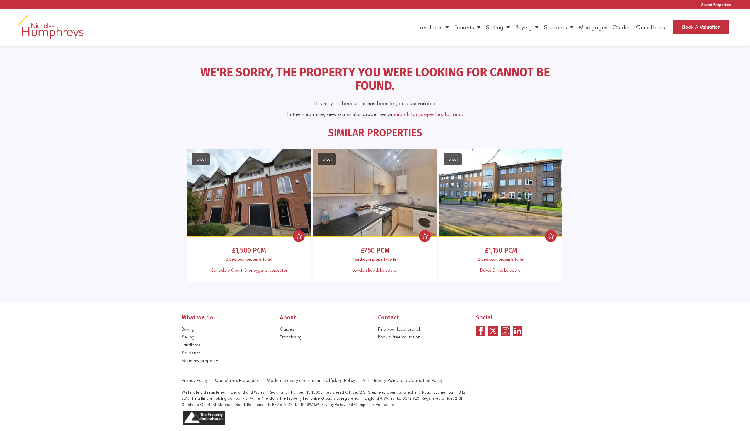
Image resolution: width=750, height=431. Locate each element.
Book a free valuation (399, 337)
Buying (523, 27)
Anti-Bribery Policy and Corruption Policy (403, 380)
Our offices (650, 27)
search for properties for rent (428, 114)
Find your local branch (399, 329)
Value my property (200, 360)
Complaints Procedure (237, 380)
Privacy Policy (195, 380)
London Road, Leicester (375, 270)
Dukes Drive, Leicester (501, 270)
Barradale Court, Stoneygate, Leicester (249, 270)
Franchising (291, 337)
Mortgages (593, 27)
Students (555, 27)
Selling (494, 27)
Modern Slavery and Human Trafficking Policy (311, 380)
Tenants (464, 27)
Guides (622, 27)
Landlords (429, 27)
